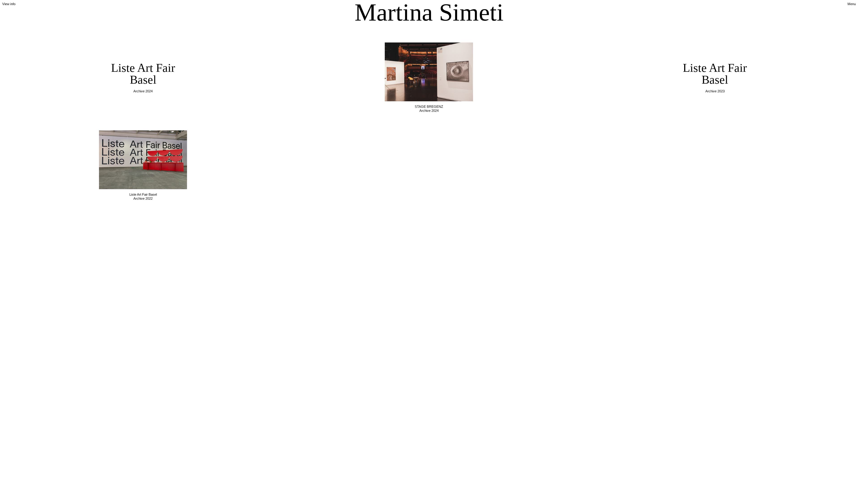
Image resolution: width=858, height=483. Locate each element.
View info (8, 4)
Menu (851, 4)
